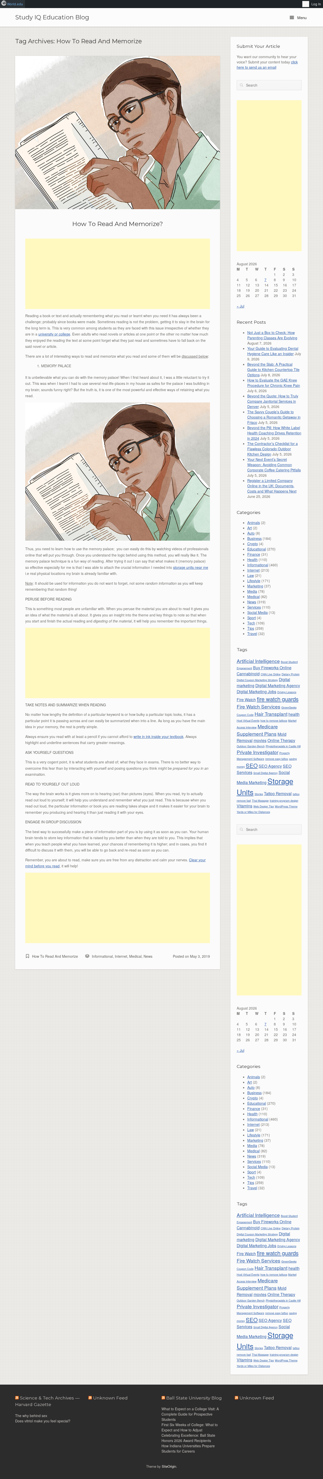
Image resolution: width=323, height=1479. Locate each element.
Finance (253, 554)
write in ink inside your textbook (158, 736)
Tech (251, 622)
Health (252, 559)
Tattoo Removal (278, 793)
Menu (301, 17)
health (294, 714)
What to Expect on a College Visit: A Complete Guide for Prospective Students (190, 1414)
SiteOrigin (169, 1466)
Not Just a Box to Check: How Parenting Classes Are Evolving (272, 335)
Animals (253, 522)
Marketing (255, 585)
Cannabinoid (248, 673)
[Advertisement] (117, 274)
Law (250, 575)
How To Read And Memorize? (117, 224)
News (148, 956)
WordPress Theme (286, 806)
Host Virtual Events (248, 720)
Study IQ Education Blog (52, 17)
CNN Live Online (271, 674)
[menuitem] (306, 4)
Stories (259, 794)
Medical (135, 956)
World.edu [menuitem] (15, 4)
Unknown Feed (256, 1397)
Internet (121, 956)
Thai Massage (260, 800)
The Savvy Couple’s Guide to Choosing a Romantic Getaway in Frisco (274, 417)
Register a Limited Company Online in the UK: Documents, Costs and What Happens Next (272, 486)
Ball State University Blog (194, 1397)
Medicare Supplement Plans (257, 730)
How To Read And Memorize (55, 956)
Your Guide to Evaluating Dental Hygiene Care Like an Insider (272, 351)
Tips (250, 628)
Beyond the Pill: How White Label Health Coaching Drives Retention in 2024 (274, 433)
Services (254, 607)
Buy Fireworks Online (272, 667)
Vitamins (244, 805)
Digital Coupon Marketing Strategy (257, 680)
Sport (251, 617)
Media (252, 591)
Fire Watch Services (258, 706)
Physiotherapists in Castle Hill (283, 746)
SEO (252, 765)
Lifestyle (253, 580)
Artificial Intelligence (258, 660)
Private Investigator (257, 752)
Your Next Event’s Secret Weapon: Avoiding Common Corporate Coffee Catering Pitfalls (274, 464)
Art (249, 527)
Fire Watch (246, 699)
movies (260, 740)
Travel (252, 633)
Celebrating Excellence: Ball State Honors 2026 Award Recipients (188, 1438)
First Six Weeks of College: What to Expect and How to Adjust (190, 1427)
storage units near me (190, 567)
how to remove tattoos (273, 720)
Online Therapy (281, 740)
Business (254, 538)
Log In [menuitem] (316, 4)
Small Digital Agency (265, 773)
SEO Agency (270, 766)
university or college (54, 334)
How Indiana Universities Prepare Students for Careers (188, 1448)
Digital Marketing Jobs (256, 691)
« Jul (240, 306)
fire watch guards (278, 699)
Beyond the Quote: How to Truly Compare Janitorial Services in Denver (272, 401)
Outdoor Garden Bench (251, 746)
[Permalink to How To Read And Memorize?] (117, 132)
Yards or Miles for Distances (253, 812)
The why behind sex (31, 1415)
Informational (102, 956)
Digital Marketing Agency (277, 685)
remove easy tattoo (276, 759)
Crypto (252, 543)
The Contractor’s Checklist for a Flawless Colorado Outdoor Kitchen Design (272, 449)
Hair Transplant (271, 713)
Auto (251, 533)
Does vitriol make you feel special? (42, 1420)
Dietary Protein (291, 674)
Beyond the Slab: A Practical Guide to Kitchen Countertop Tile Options (273, 369)
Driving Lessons (286, 692)
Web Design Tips (263, 806)
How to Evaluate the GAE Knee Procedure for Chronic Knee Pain (273, 383)
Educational (256, 548)
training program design (284, 800)
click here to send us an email (267, 64)
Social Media (257, 612)
